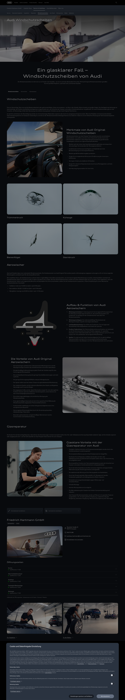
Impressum (102, 663)
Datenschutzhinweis (92, 663)
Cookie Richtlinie (80, 663)
